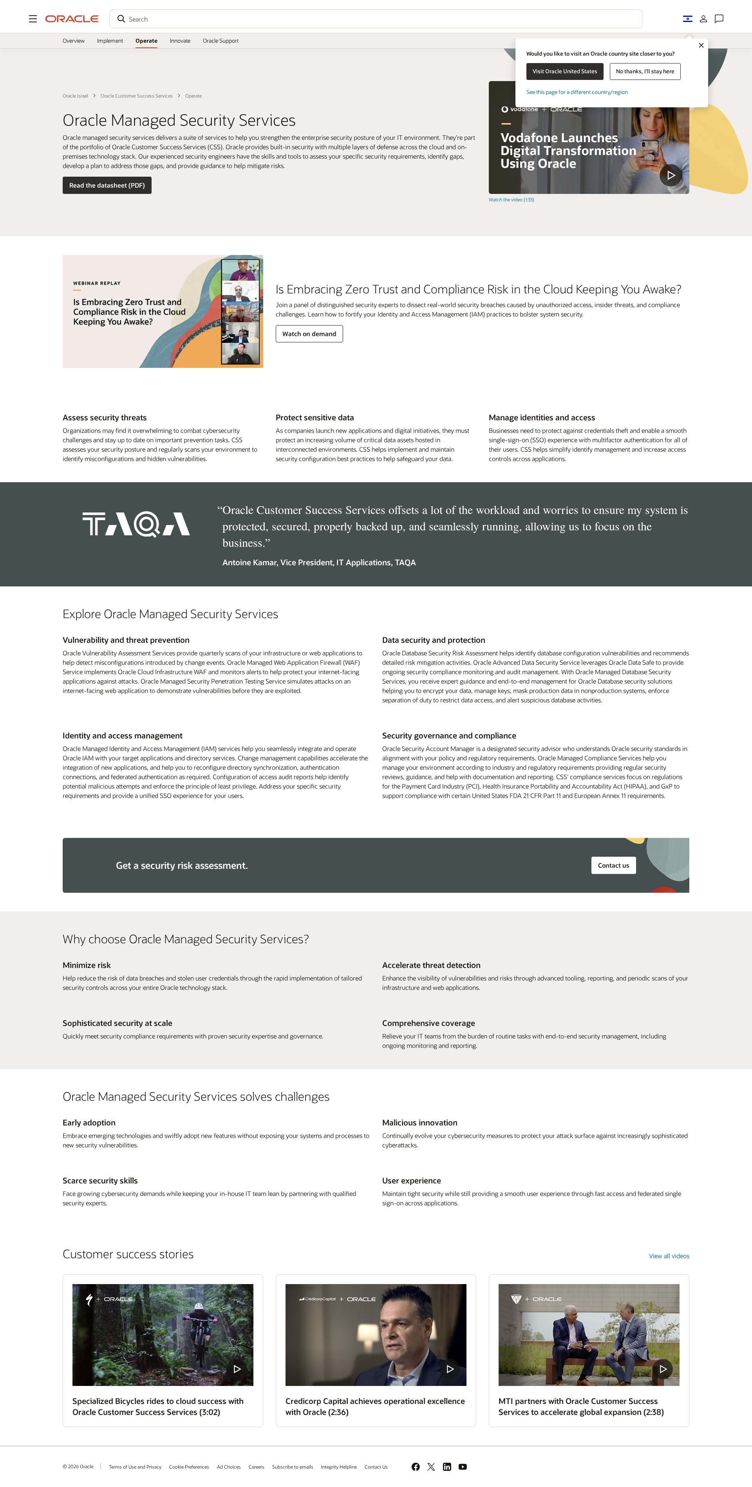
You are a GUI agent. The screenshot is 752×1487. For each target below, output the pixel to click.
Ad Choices (229, 1466)
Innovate (180, 40)
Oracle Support (221, 40)
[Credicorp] (376, 1335)
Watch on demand (309, 333)
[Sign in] (703, 19)
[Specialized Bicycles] (162, 1335)
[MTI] (589, 1335)
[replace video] (589, 137)
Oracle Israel (75, 95)
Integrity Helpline (339, 1466)
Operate (146, 40)
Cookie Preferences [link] (189, 1466)
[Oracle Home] (72, 19)
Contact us (613, 865)
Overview (74, 40)
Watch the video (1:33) (511, 199)
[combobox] (376, 18)
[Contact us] (719, 19)
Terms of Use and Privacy (135, 1466)
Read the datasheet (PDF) (107, 185)
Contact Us (376, 1466)
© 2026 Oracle (78, 1466)
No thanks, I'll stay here (645, 71)
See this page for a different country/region (577, 92)
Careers (256, 1466)
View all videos (669, 1256)
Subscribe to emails (292, 1466)
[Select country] (687, 19)
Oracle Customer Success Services (137, 95)
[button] (33, 19)
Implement (110, 40)
